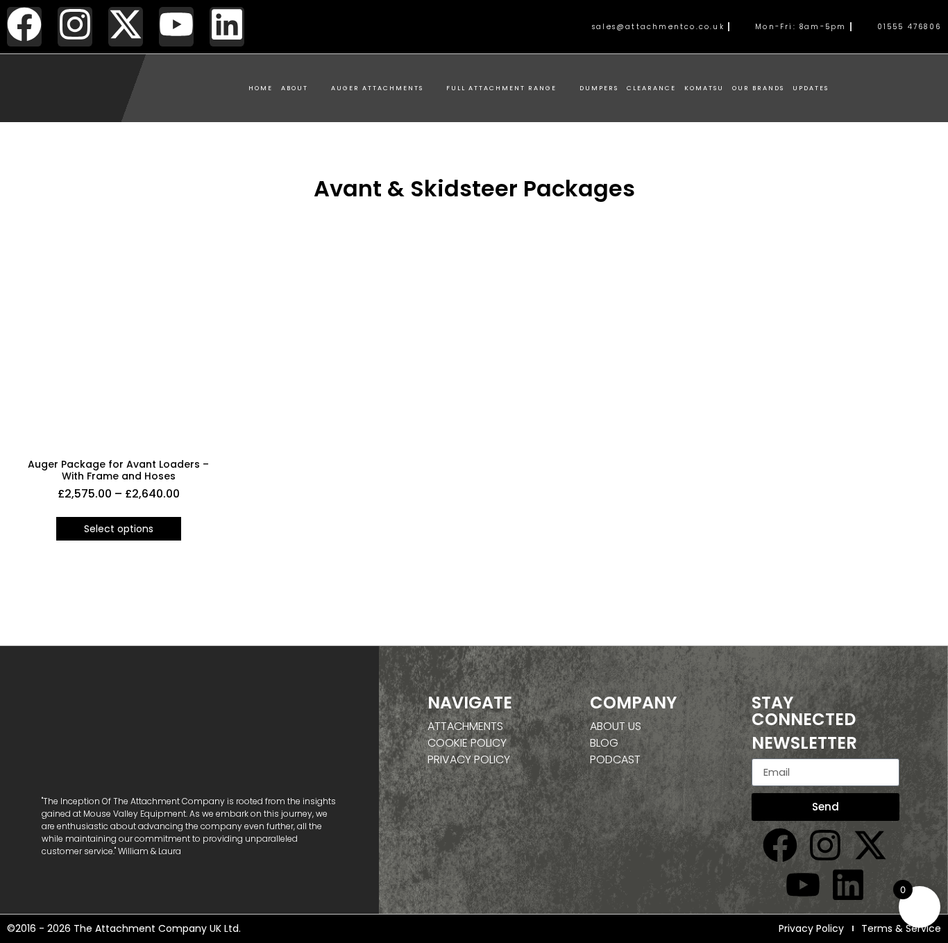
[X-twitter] (125, 26)
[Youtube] (176, 26)
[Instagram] (75, 26)
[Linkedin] (227, 26)
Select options (118, 529)
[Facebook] (24, 26)
